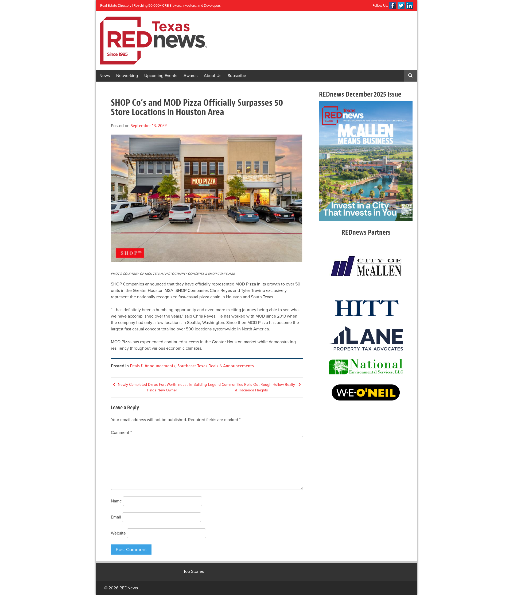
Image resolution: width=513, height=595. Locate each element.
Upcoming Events (160, 75)
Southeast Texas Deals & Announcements (215, 365)
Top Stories (193, 571)
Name (116, 501)
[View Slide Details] (366, 161)
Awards (190, 75)
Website (118, 533)
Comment (121, 432)
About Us (212, 75)
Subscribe (237, 75)
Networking (127, 75)
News (104, 75)
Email (116, 517)
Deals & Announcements (152, 365)
